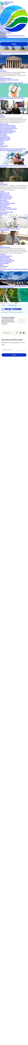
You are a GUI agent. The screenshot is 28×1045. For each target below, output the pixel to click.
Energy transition (5, 13)
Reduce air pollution (6, 33)
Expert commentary (6, 256)
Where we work (5, 140)
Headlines (3, 254)
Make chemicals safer (6, 31)
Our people (3, 134)
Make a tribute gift (5, 196)
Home (3, 305)
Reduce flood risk (5, 28)
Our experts (3, 135)
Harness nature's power (7, 27)
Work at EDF (3, 206)
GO (16, 303)
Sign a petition (4, 201)
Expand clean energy (6, 15)
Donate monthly (5, 193)
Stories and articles (6, 259)
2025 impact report (6, 78)
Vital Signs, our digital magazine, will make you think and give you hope (13, 286)
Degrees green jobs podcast (8, 209)
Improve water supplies (7, 25)
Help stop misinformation (7, 203)
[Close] (27, 1)
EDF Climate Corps (5, 207)
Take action (3, 200)
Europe (2, 143)
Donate (14, 44)
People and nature (5, 21)
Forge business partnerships (8, 128)
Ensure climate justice (6, 129)
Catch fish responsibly (6, 24)
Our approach (4, 124)
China (1, 141)
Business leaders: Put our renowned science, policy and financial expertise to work (13, 149)
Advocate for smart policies (8, 131)
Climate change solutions (7, 8)
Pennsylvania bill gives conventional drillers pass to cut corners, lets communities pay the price (8, 320)
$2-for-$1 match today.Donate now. (6, 212)
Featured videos (5, 257)
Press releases (4, 263)
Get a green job (4, 204)
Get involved (3, 184)
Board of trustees (5, 138)
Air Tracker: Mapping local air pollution (11, 82)
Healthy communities (6, 30)
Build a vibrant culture (6, 132)
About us (2, 116)
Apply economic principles (8, 127)
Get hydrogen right (5, 18)
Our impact (3, 71)
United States (4, 146)
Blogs (1, 265)
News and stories (5, 247)
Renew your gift (4, 194)
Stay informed (4, 266)
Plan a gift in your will (6, 197)
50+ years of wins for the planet (9, 80)
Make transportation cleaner (8, 19)
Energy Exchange (12, 305)
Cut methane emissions (7, 16)
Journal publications (6, 262)
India (1, 144)
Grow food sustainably (6, 22)
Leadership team (5, 137)
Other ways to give (5, 198)
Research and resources (7, 260)
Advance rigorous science (7, 125)
